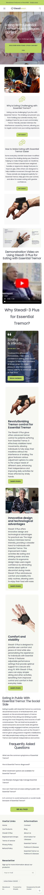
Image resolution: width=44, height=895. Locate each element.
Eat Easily (22, 135)
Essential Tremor (30, 843)
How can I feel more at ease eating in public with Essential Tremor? (21, 790)
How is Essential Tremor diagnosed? (16, 764)
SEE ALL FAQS (22, 809)
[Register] (33, 872)
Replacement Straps (10, 837)
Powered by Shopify (17, 888)
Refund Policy (7, 848)
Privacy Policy (7, 844)
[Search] (40, 8)
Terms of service (8, 841)
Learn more (15, 481)
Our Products (7, 829)
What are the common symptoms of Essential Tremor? (20, 756)
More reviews (16, 378)
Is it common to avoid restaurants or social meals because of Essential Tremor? (21, 799)
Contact (27, 825)
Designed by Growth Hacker (33, 888)
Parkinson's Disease (31, 847)
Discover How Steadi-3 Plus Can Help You (23, 47)
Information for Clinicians (30, 838)
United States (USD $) (11, 881)
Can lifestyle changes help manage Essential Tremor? (19, 781)
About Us (27, 833)
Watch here (34, 2)
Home (4, 825)
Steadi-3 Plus (7, 833)
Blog (25, 829)
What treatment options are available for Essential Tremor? (18, 772)
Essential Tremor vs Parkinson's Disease (31, 852)
